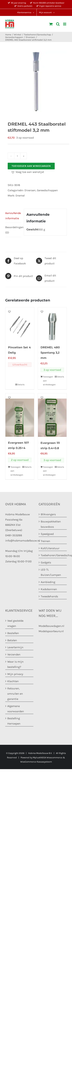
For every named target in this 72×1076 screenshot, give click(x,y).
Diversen (30, 190)
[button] (27, 172)
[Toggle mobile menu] (65, 24)
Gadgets (46, 562)
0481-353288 (13, 535)
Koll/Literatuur (50, 548)
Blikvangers (48, 514)
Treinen (45, 541)
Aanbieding (48, 582)
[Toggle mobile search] (58, 24)
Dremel (20, 195)
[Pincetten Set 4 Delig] (19, 324)
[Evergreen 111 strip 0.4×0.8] (52, 415)
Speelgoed (47, 534)
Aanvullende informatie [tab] (13, 215)
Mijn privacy (15, 674)
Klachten (13, 681)
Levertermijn (15, 647)
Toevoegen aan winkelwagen (31, 166)
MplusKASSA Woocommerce (47, 757)
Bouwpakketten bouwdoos (51, 524)
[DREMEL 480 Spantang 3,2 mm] (52, 324)
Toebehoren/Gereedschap (53, 555)
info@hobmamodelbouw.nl (22, 540)
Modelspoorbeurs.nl (51, 631)
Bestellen (13, 633)
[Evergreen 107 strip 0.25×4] (19, 415)
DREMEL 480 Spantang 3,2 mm (50, 353)
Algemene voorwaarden (15, 708)
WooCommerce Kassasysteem (36, 761)
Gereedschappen (47, 190)
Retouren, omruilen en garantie (15, 694)
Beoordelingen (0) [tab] (13, 230)
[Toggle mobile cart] (51, 24)
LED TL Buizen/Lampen (51, 572)
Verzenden (13, 654)
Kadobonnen (49, 589)
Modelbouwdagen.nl (51, 626)
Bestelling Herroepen (13, 721)
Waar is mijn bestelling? (15, 664)
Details (21, 384)
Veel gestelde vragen (15, 623)
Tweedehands (49, 596)
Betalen (12, 640)
